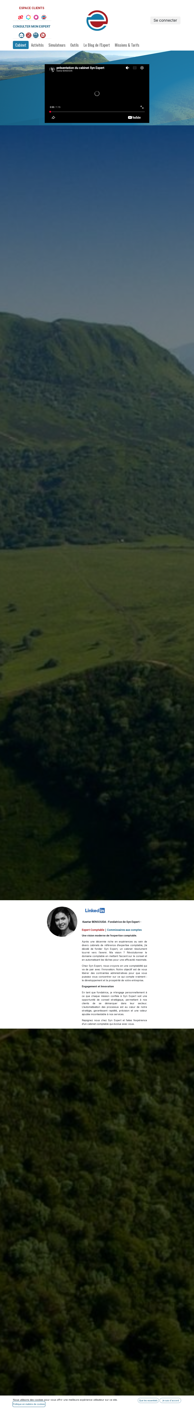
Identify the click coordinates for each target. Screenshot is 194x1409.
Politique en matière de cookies (29, 1404)
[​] (43, 35)
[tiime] (28, 17)
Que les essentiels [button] (148, 1400)
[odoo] (36, 17)
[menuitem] (21, 45)
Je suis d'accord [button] (170, 1400)
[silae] (20, 17)
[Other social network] (21, 35)
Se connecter (165, 20)
